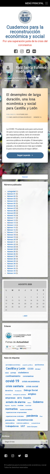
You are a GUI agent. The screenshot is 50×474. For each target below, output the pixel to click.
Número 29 (11, 261)
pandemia (32, 415)
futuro (29, 402)
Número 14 (11, 225)
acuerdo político (28, 365)
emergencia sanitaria (19, 394)
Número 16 (37, 117)
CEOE (7, 373)
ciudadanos (23, 373)
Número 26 (11, 254)
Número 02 (11, 196)
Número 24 (11, 249)
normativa (11, 408)
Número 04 (11, 201)
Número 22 (11, 244)
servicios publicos (23, 423)
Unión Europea (32, 426)
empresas (10, 398)
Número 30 (11, 264)
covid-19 (12, 381)
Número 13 (11, 223)
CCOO (30, 368)
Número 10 (11, 215)
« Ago (25, 316)
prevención (10, 420)
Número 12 (11, 220)
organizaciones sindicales (15, 416)
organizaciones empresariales (16, 412)
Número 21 (11, 242)
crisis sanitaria (14, 386)
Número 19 (11, 237)
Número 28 (11, 259)
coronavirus (28, 376)
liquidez (13, 405)
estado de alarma (15, 402)
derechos (9, 390)
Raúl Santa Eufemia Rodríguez (20, 117)
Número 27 (11, 256)
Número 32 (11, 268)
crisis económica (30, 381)
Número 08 (11, 211)
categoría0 (11, 191)
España (27, 398)
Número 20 (11, 240)
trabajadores (12, 426)
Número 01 (11, 194)
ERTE (19, 398)
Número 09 (11, 213)
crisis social (32, 386)
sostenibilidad (35, 423)
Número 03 (11, 199)
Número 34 (11, 273)
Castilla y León (15, 368)
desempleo (18, 391)
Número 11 (11, 218)
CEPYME (13, 373)
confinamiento (13, 376)
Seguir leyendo (30, 155)
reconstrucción (25, 420)
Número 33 (11, 271)
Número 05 (11, 203)
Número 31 (11, 266)
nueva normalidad (26, 409)
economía (8, 394)
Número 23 (11, 247)
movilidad (28, 405)
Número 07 (11, 208)
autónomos (39, 365)
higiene (7, 405)
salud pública (9, 423)
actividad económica (13, 365)
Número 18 (11, 235)
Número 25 (11, 252)
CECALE (38, 369)
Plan (41, 416)
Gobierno (38, 402)
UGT (23, 426)
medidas (20, 405)
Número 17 (11, 232)
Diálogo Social (31, 390)
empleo (32, 394)
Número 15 (11, 228)
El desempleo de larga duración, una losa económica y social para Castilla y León (23, 101)
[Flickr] (33, 51)
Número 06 (11, 206)
